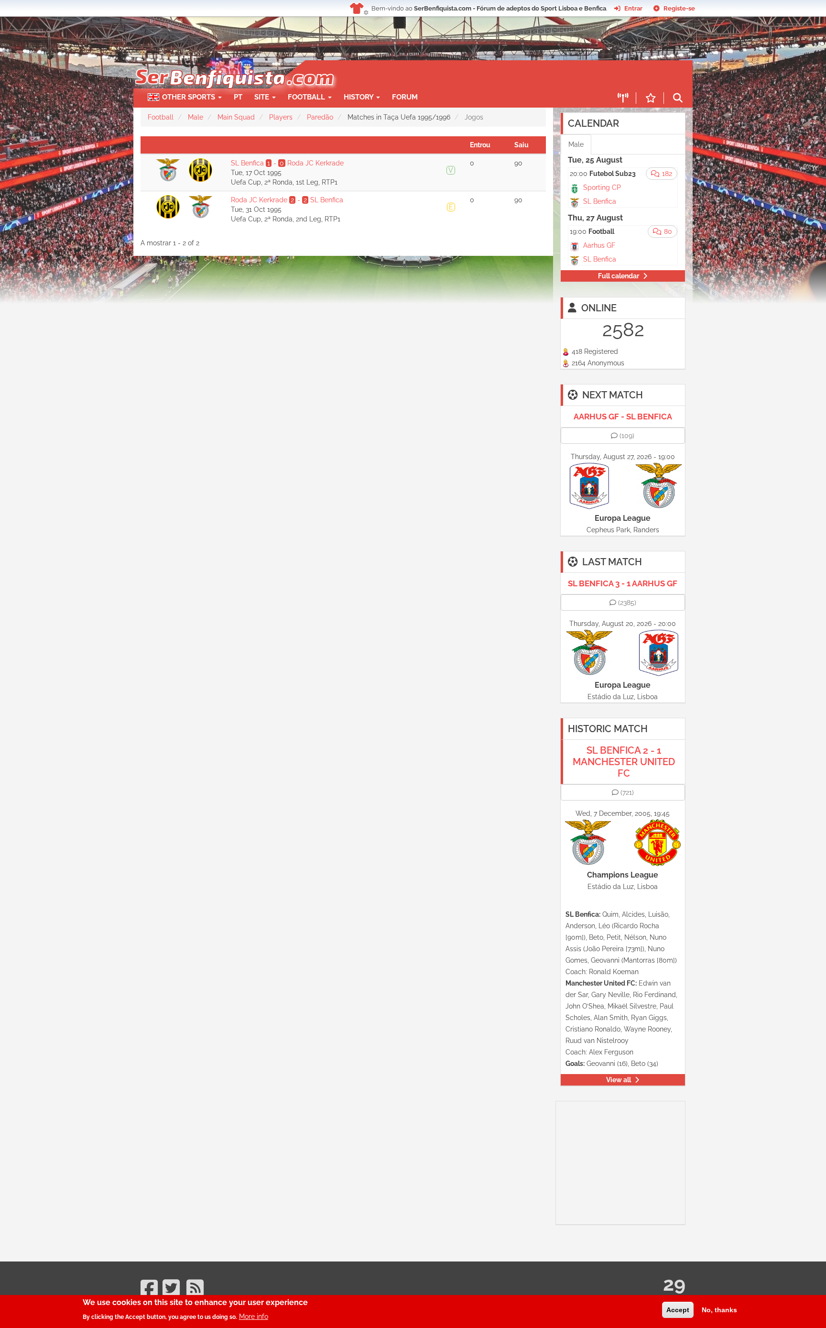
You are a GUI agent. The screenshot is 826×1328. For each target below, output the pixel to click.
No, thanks (719, 1310)
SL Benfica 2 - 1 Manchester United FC (624, 762)
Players (281, 117)
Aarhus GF (599, 245)
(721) (627, 792)
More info (253, 1316)
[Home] (233, 65)
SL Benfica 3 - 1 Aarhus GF (622, 583)
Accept (677, 1310)
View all (618, 1080)
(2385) (627, 602)
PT (238, 97)
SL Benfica (599, 201)
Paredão (320, 117)
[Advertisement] (446, 74)
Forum (405, 97)
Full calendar (618, 276)
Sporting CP (602, 187)
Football (307, 97)
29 (674, 1283)
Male (195, 117)
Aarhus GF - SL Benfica (623, 416)
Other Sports (189, 97)
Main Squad (236, 117)
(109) (627, 435)
